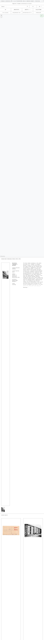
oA (5, 9)
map (41, 15)
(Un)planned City (16, 12)
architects (16, 9)
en (39, 6)
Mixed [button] (14, 258)
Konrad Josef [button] (4, 258)
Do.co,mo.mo (5, 12)
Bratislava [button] (9, 258)
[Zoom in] (1, 15)
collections (38, 9)
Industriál (38, 12)
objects (26, 9)
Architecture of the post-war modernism (28, 12)
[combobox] (13, 6)
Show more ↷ (25, 287)
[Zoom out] (1, 17)
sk (33, 6)
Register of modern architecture (22, 3)
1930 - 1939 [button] (18, 258)
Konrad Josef (14, 280)
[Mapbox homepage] (2, 256)
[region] (22, 135)
